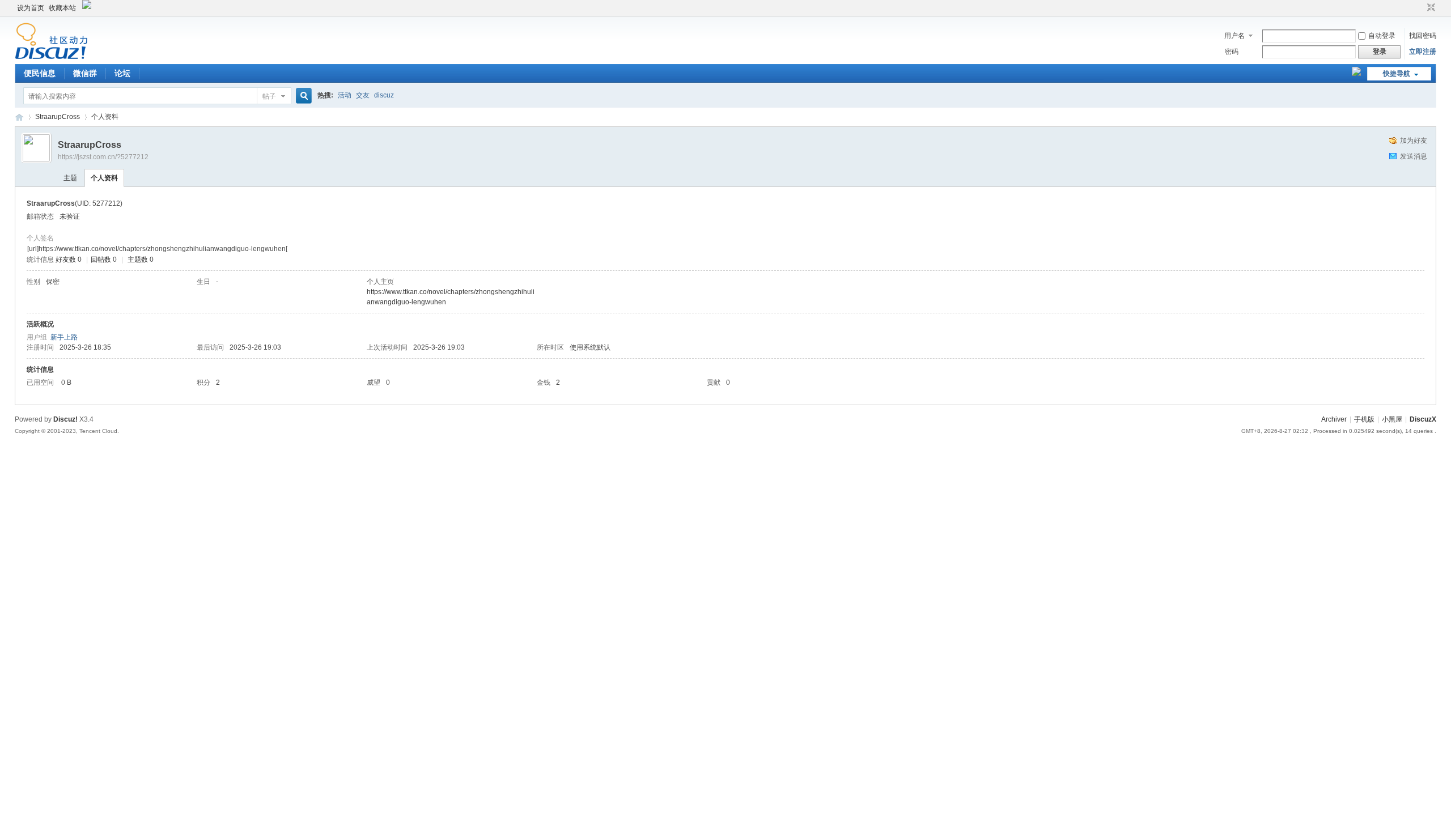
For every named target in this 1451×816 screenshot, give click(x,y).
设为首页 (30, 8)
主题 (70, 178)
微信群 (85, 73)
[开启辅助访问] (1420, 8)
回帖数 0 (104, 260)
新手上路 (64, 337)
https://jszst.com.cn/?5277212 (103, 157)
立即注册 (1422, 52)
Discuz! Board (19, 117)
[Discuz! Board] (51, 57)
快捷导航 (1396, 74)
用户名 (1234, 36)
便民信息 (40, 73)
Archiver (1334, 419)
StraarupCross (57, 117)
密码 (1231, 52)
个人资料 (104, 178)
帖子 (269, 96)
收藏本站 (62, 8)
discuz (384, 95)
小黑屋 (1392, 419)
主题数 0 (141, 260)
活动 (344, 95)
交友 (363, 95)
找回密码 (1422, 36)
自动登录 (1381, 36)
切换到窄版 (1429, 8)
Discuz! (65, 419)
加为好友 (1413, 140)
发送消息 (1413, 156)
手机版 (1364, 419)
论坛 (122, 73)
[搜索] (302, 96)
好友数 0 (69, 260)
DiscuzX (1423, 419)
